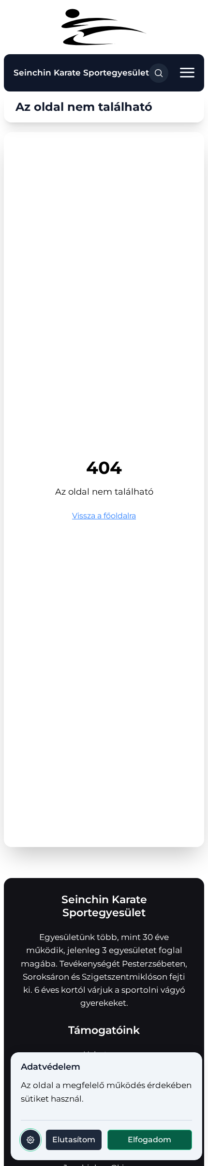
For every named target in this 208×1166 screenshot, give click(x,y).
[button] (187, 73)
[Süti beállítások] (30, 1140)
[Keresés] (158, 73)
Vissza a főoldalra (104, 515)
